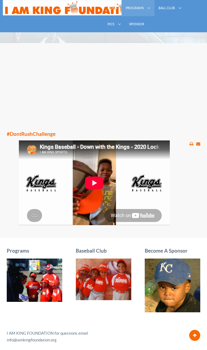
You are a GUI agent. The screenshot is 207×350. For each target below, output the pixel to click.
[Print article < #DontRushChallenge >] (191, 144)
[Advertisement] (103, 80)
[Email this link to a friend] (198, 144)
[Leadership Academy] (34, 279)
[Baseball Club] (103, 279)
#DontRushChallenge (31, 134)
